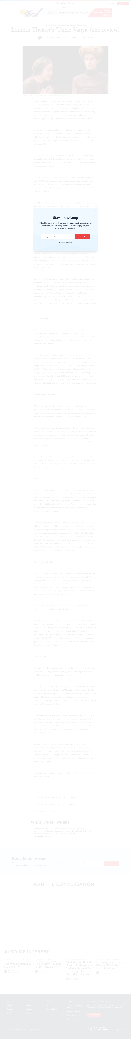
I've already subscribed (65, 242)
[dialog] (65, 519)
